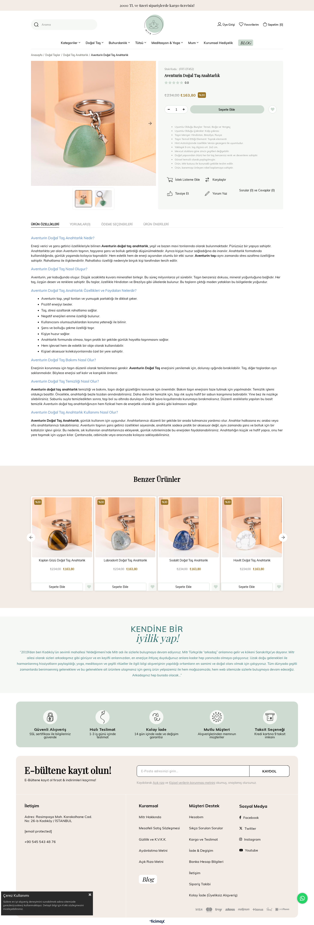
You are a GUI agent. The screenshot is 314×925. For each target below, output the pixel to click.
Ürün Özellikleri (45, 224)
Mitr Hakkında (150, 817)
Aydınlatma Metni (153, 850)
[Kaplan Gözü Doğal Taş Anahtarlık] (62, 527)
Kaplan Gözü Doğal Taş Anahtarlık (62, 560)
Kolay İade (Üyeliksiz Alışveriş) (213, 895)
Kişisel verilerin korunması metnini (192, 783)
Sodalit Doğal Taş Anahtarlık (188, 560)
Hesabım (196, 817)
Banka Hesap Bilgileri (206, 861)
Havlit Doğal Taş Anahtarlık (251, 560)
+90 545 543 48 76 (40, 842)
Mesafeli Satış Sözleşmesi (159, 828)
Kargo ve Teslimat (203, 839)
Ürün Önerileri (156, 224)
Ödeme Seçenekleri (117, 224)
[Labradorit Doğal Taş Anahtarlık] (125, 527)
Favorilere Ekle (89, 587)
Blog (148, 879)
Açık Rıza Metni (151, 861)
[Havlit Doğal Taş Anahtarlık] (252, 527)
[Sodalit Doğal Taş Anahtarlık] (189, 527)
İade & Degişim (201, 850)
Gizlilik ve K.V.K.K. (152, 839)
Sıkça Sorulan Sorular (206, 828)
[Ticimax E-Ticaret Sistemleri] (157, 922)
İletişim (194, 873)
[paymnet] (242, 909)
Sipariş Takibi (200, 884)
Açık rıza (158, 783)
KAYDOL (269, 771)
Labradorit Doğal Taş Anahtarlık (125, 560)
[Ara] (36, 24)
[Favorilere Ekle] (273, 109)
